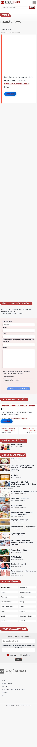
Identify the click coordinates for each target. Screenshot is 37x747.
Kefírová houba (17, 459)
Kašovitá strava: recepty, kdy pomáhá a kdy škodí (22, 513)
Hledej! (32, 7)
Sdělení (4, 347)
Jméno (4, 327)
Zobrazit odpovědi (15, 418)
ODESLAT (18, 659)
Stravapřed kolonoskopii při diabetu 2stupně (18, 406)
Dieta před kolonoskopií (20, 498)
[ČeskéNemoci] (10, 4)
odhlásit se (26, 655)
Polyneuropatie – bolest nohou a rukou (23, 572)
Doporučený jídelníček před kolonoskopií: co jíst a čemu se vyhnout (23, 484)
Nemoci (3, 592)
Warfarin (14, 475)
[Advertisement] (18, 53)
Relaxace (22, 597)
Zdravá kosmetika (25, 592)
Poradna (22, 606)
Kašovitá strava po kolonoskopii (23, 527)
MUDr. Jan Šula (16, 557)
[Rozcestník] (34, 2)
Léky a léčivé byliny (7, 606)
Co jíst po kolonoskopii (19, 520)
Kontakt (22, 621)
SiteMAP (5, 692)
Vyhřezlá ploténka (18, 534)
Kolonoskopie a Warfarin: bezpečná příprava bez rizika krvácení (22, 543)
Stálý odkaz (24, 418)
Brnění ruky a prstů (18, 564)
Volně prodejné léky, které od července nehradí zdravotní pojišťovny (22, 468)
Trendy (22, 602)
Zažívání (4, 621)
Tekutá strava (16, 445)
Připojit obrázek (8, 377)
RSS (3, 695)
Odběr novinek (7, 683)
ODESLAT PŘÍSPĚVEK (18, 389)
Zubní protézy (16, 505)
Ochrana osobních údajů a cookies (13, 689)
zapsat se (12, 655)
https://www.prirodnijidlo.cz (16, 83)
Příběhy (22, 611)
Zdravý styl (23, 587)
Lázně (3, 616)
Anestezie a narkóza (19, 550)
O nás (4, 680)
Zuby (2, 611)
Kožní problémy (6, 602)
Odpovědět (10, 94)
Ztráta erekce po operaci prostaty (24, 491)
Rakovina (4, 597)
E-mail (4, 333)
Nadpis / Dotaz (7, 321)
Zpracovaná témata (26, 616)
